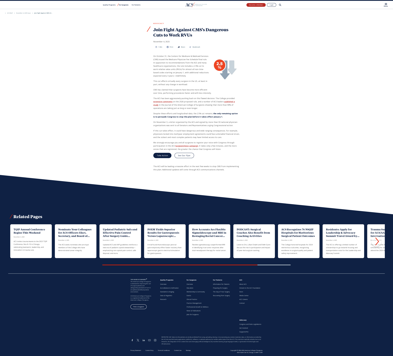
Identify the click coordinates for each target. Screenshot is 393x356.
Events (189, 295)
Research (163, 299)
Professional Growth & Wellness (197, 307)
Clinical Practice (192, 299)
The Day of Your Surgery (221, 292)
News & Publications (194, 311)
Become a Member (256, 5)
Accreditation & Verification (169, 288)
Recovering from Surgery (221, 295)
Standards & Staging (167, 292)
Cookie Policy (149, 350)
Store (241, 292)
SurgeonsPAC (244, 332)
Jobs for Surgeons (193, 314)
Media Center (243, 295)
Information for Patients (221, 284)
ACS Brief (10, 13)
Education (190, 288)
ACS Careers (243, 299)
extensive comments (162, 101)
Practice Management (194, 303)
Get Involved (243, 328)
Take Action (162, 155)
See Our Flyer (184, 155)
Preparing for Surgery (220, 288)
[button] (376, 241)
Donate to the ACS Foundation (249, 288)
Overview (163, 284)
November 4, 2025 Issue (23, 13)
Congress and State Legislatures (250, 324)
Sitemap (188, 350)
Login (272, 5)
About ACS (243, 284)
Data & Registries (166, 295)
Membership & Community (196, 292)
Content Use (177, 350)
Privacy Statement (135, 350)
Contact (242, 303)
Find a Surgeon (138, 307)
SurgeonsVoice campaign (186, 146)
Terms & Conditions (164, 350)
